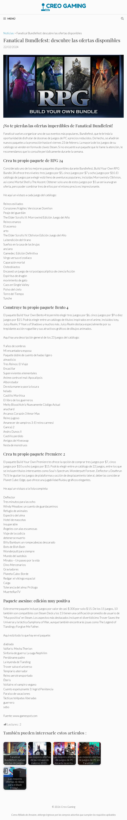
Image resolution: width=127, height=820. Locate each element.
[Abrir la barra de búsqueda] (122, 18)
